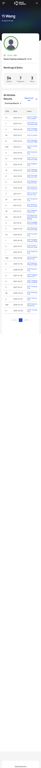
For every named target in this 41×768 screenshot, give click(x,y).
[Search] (37, 3)
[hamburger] (3, 3)
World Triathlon (20, 3)
